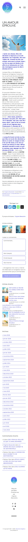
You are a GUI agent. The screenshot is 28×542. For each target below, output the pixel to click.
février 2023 (7, 395)
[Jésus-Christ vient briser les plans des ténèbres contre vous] (21, 229)
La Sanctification (15, 193)
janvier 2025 (7, 352)
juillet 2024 (6, 363)
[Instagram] (15, 503)
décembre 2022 (8, 402)
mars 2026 (6, 335)
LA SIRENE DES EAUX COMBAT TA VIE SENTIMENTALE (13, 446)
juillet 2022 (6, 419)
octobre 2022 (7, 409)
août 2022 (6, 416)
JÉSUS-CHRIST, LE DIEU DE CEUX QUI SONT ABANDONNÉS (14, 461)
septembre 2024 (8, 359)
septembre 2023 (8, 380)
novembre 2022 (8, 405)
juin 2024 (6, 366)
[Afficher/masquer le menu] (24, 7)
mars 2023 (6, 391)
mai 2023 (6, 388)
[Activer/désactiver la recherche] (20, 7)
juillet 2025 (6, 349)
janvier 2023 (7, 398)
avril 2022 (6, 426)
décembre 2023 (8, 373)
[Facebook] (12, 503)
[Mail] (12, 506)
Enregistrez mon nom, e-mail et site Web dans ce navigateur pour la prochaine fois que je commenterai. (13, 269)
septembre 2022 (8, 412)
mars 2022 (6, 430)
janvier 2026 (7, 338)
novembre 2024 (8, 356)
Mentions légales (20, 528)
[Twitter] (15, 506)
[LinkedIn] (14, 508)
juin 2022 (6, 423)
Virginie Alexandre (9, 192)
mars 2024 (6, 370)
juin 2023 (6, 384)
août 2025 (6, 345)
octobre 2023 (7, 377)
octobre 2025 (7, 342)
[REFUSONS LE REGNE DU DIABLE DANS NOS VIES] (7, 229)
